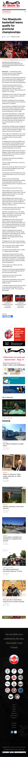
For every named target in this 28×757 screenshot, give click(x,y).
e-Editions (14, 717)
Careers (14, 709)
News (14, 707)
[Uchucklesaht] (11, 697)
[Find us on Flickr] (15, 732)
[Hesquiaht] (7, 678)
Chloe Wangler (6, 510)
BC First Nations (13, 598)
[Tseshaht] (20, 691)
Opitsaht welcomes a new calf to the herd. (13, 507)
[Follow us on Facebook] (12, 732)
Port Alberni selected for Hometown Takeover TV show (12, 570)
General (6, 421)
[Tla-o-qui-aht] (7, 691)
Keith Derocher (6, 447)
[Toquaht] (14, 691)
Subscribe (14, 723)
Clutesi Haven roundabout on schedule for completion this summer (12, 539)
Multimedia (14, 713)
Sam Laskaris (7, 36)
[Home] (11, 4)
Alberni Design (14, 749)
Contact (14, 727)
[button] (14, 49)
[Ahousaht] (7, 672)
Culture (10, 567)
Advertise (14, 725)
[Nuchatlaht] (20, 684)
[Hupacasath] (14, 678)
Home (14, 704)
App (23, 749)
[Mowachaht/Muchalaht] (14, 684)
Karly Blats (5, 542)
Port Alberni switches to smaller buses (13, 445)
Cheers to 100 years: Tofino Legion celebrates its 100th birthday (12, 476)
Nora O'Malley (6, 480)
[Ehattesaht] (20, 672)
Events (14, 711)
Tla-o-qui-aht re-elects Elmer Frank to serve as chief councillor (13, 600)
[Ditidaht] (14, 672)
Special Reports (14, 715)
